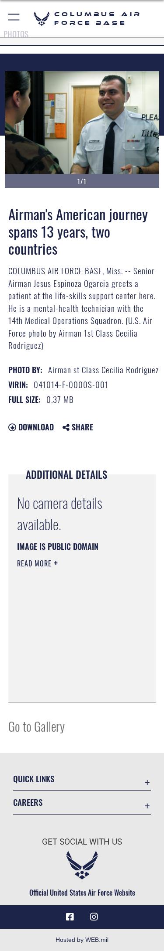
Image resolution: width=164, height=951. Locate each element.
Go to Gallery (36, 725)
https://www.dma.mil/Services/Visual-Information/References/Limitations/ (70, 673)
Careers (27, 802)
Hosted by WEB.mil (82, 939)
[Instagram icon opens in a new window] (94, 917)
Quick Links (33, 778)
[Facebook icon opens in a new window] (70, 917)
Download (35, 427)
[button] (14, 18)
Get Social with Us (82, 842)
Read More (35, 563)
